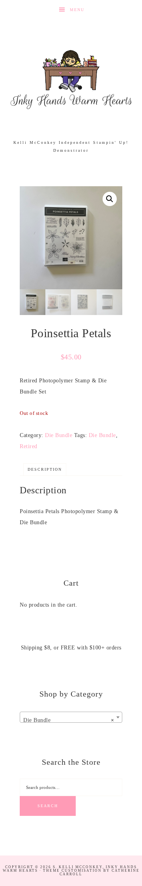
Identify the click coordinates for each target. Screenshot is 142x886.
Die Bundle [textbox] (68, 720)
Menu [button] (77, 10)
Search (47, 806)
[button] (110, 199)
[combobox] (71, 717)
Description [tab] (45, 469)
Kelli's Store (71, 79)
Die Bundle (58, 435)
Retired (28, 446)
